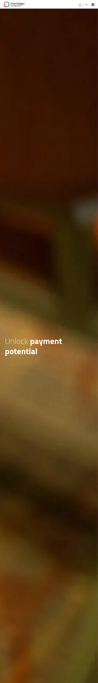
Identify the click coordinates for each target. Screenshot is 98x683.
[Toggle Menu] (92, 4)
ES (86, 4)
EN (80, 4)
